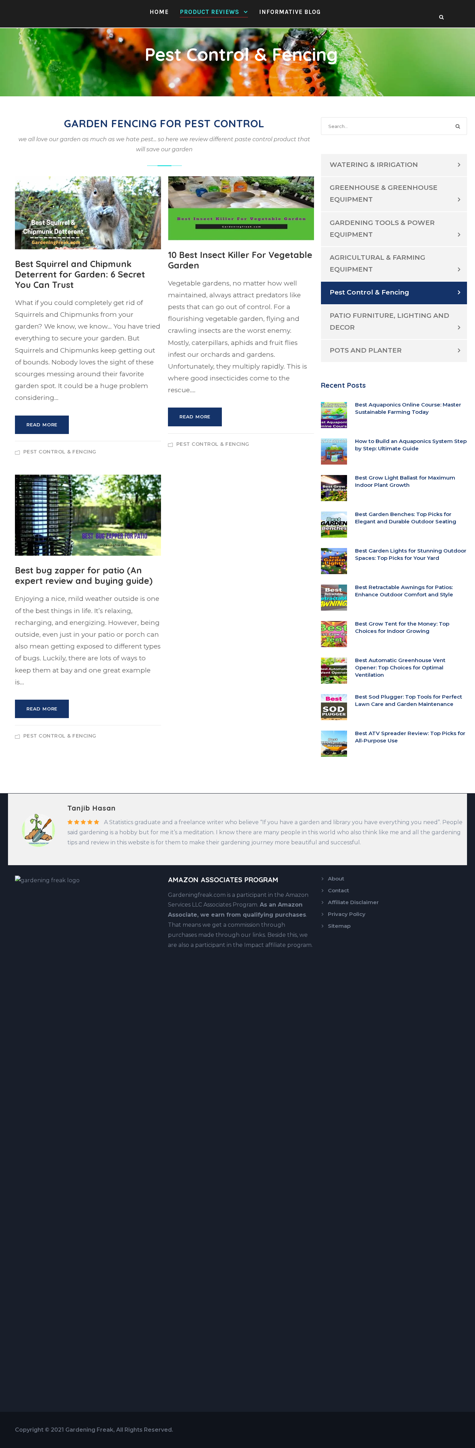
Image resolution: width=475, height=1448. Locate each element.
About (336, 878)
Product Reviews (209, 11)
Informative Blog (290, 11)
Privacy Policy (346, 914)
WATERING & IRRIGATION (374, 165)
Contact (338, 890)
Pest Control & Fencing (59, 452)
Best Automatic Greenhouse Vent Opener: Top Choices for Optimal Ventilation (400, 667)
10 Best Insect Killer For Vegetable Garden (240, 260)
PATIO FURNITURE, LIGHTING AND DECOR (389, 321)
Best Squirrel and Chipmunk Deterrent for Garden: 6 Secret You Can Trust (80, 274)
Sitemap (339, 926)
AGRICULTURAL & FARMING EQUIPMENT (377, 263)
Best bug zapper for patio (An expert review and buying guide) (84, 575)
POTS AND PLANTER (366, 350)
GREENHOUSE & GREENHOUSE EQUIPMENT (383, 193)
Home (159, 11)
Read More (41, 424)
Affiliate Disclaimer (353, 902)
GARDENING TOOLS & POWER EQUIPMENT (382, 229)
